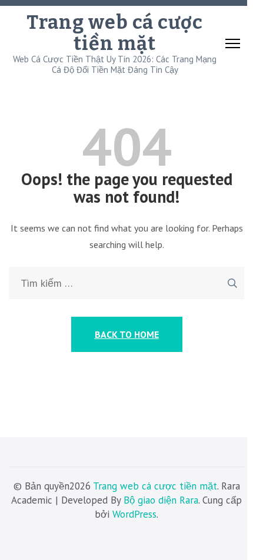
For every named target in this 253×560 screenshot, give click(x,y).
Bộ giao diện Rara (161, 500)
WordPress (134, 514)
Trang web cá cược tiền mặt (114, 33)
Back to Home (127, 334)
